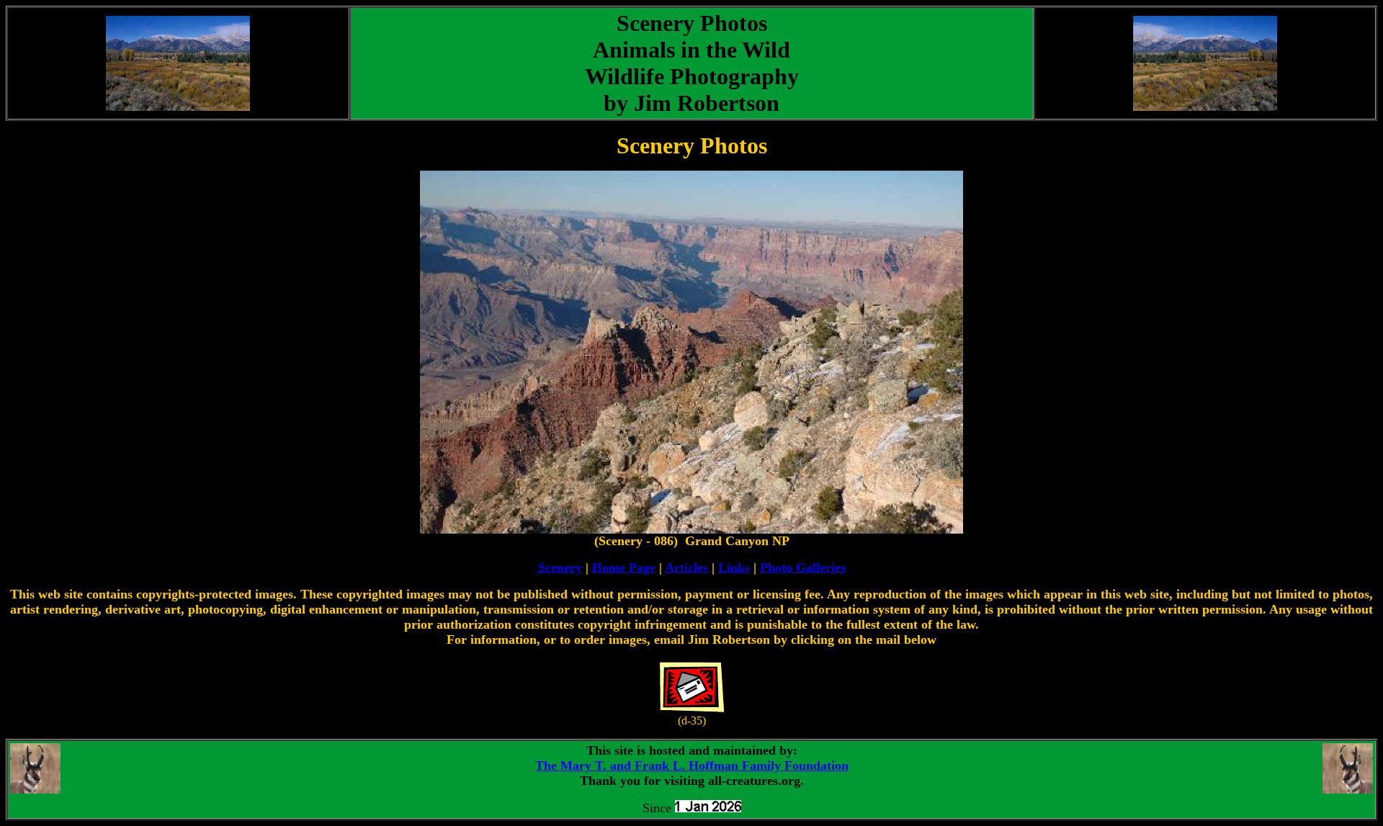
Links (734, 567)
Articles (686, 567)
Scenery (560, 567)
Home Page (623, 567)
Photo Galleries (803, 567)
